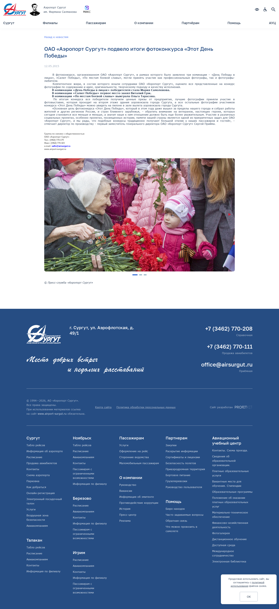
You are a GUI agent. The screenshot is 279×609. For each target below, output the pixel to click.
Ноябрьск (82, 438)
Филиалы (50, 23)
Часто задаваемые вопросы (184, 514)
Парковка (32, 481)
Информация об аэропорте (44, 451)
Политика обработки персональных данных (146, 407)
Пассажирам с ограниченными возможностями (83, 473)
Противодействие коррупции (138, 502)
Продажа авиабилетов (41, 463)
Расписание (34, 457)
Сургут (8, 23)
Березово (82, 498)
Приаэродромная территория (185, 469)
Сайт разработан (221, 407)
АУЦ (272, 23)
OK (249, 596)
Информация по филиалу (43, 571)
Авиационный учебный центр (226, 440)
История (124, 508)
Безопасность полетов (181, 463)
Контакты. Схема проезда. (230, 450)
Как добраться (36, 487)
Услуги (31, 509)
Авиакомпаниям (37, 525)
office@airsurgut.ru (227, 364)
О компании (143, 23)
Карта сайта (103, 407)
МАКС (87, 11)
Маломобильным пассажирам (139, 463)
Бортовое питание (178, 475)
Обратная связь (176, 520)
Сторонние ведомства (134, 457)
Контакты (32, 469)
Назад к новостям (56, 36)
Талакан (34, 540)
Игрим (79, 552)
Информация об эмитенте (136, 496)
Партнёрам (190, 23)
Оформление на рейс (133, 451)
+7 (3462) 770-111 (230, 346)
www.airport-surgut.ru (52, 413)
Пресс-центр (127, 514)
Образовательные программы (232, 491)
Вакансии (125, 490)
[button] (229, 214)
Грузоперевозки (176, 481)
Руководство (127, 484)
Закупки (171, 445)
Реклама (125, 520)
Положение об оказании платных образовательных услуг (230, 502)
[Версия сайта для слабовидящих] (256, 9)
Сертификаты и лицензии (183, 457)
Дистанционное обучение (229, 539)
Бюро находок (175, 508)
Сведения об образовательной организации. (224, 461)
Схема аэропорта (38, 475)
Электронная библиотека (229, 561)
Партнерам (176, 438)
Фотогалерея (221, 533)
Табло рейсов (35, 445)
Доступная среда (223, 545)
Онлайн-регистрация (40, 493)
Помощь (234, 23)
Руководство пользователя (184, 487)
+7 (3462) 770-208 (229, 328)
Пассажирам (96, 23)
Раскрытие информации (182, 451)
